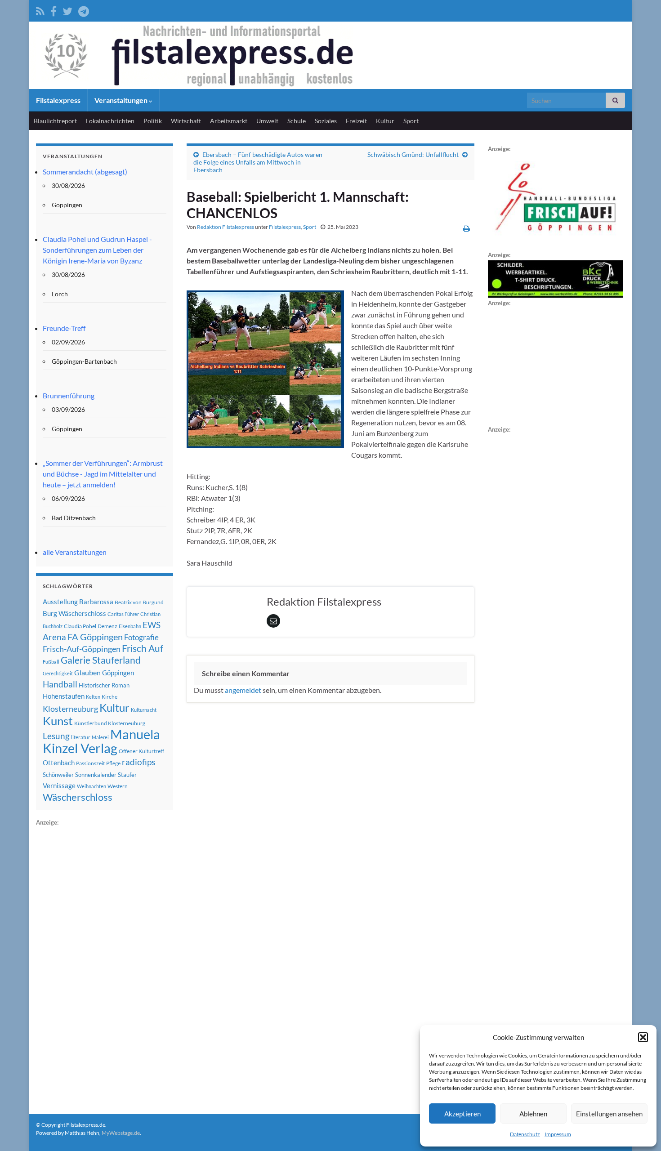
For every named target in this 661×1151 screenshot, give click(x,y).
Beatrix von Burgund (139, 602)
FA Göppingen (95, 637)
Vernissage (59, 785)
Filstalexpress (58, 100)
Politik (152, 121)
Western (117, 786)
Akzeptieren (462, 1114)
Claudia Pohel (80, 626)
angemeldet (243, 690)
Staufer (127, 774)
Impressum (558, 1134)
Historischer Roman (104, 685)
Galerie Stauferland (101, 660)
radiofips (138, 762)
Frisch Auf (142, 648)
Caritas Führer (123, 614)
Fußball (51, 662)
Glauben (87, 672)
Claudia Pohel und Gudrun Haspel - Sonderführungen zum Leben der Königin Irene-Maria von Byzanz (97, 250)
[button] (643, 1037)
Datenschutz (525, 1134)
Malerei (100, 737)
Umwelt (267, 121)
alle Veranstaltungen (75, 552)
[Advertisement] (103, 962)
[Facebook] (53, 9)
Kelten (93, 697)
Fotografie (141, 637)
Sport (411, 121)
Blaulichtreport (55, 121)
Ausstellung (60, 602)
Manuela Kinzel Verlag (101, 741)
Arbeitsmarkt (228, 121)
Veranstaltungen (121, 100)
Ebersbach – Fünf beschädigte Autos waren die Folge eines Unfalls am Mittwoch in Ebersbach (257, 162)
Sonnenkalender (95, 774)
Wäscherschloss (77, 797)
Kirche (109, 696)
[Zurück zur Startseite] (330, 55)
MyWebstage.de (121, 1132)
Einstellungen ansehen (609, 1114)
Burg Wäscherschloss (74, 613)
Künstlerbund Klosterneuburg (109, 723)
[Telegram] (83, 9)
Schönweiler (58, 774)
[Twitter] (67, 9)
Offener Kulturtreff (141, 751)
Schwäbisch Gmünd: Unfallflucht (413, 154)
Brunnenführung (68, 395)
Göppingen (118, 673)
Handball (60, 684)
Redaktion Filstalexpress (225, 226)
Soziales (326, 121)
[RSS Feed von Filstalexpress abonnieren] (40, 9)
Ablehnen (533, 1114)
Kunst (58, 721)
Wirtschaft (186, 121)
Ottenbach (59, 762)
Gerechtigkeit (58, 673)
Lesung (56, 736)
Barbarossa (96, 602)
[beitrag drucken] (466, 228)
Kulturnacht (143, 710)
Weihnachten (91, 786)
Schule (296, 121)
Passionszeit (90, 763)
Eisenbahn (130, 626)
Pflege (113, 763)
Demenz (107, 626)
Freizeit (356, 121)
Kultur (385, 121)
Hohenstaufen (64, 696)
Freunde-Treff (64, 328)
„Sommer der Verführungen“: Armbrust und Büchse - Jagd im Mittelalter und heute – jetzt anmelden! (103, 474)
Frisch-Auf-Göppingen (82, 649)
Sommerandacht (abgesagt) (85, 171)
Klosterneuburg (70, 709)
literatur (80, 737)
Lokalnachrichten (110, 121)
